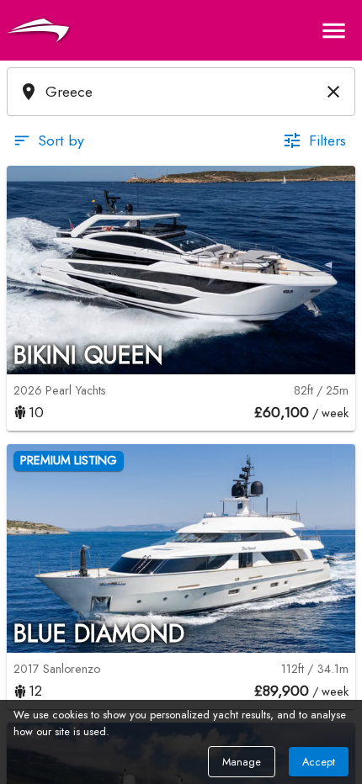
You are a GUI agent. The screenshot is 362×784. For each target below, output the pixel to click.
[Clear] (333, 92)
